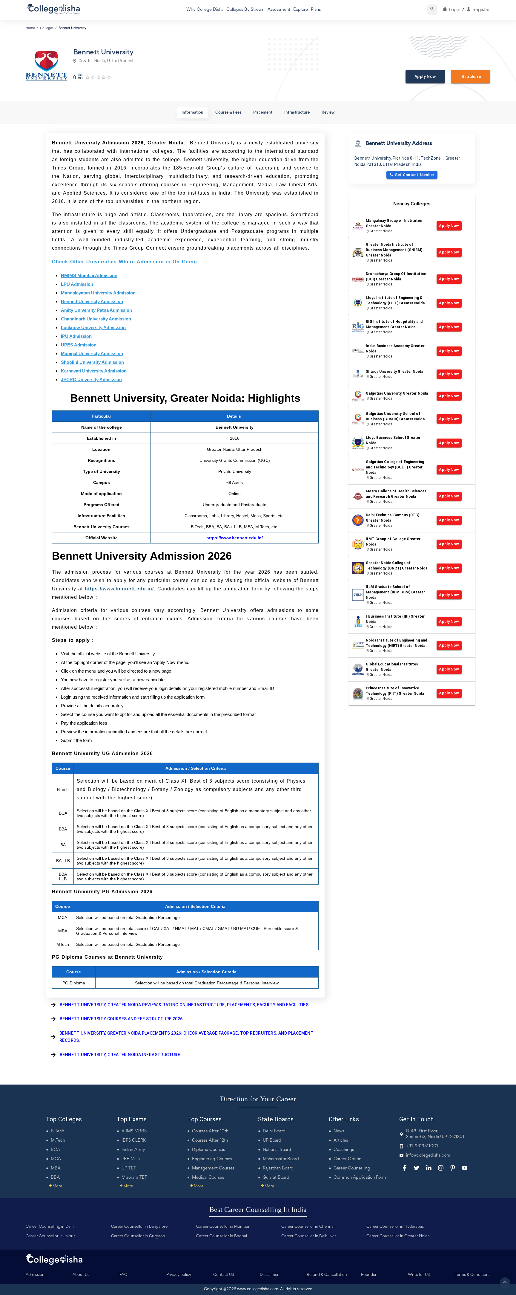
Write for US (419, 1275)
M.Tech (58, 1141)
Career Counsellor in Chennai (307, 1227)
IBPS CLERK (134, 1141)
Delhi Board (274, 1131)
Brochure (470, 76)
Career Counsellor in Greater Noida (398, 1236)
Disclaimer (269, 1275)
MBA (56, 1168)
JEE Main (131, 1159)
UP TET (129, 1168)
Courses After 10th (210, 1131)
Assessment (279, 10)
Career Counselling (352, 1168)
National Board (277, 1150)
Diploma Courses (208, 1150)
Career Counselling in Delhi (50, 1227)
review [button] (328, 112)
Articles (341, 1141)
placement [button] (262, 112)
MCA (56, 1159)
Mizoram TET (134, 1178)
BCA (55, 1150)
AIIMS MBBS (134, 1131)
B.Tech (57, 1131)
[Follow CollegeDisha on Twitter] (416, 1168)
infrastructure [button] (297, 112)
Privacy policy (178, 1275)
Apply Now (425, 76)
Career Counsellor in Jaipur (50, 1236)
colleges (46, 28)
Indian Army (133, 1150)
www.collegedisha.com (257, 1289)
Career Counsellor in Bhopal (221, 1236)
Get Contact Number (414, 174)
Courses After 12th (210, 1141)
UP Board (272, 1141)
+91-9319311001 (422, 1146)
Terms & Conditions (472, 1275)
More (55, 1186)
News (339, 1131)
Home (30, 28)
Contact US (223, 1275)
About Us (81, 1275)
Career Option (347, 1159)
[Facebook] (404, 1168)
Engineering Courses (212, 1159)
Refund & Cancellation (327, 1275)
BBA (55, 1178)
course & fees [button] (228, 112)
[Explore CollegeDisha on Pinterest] (452, 1168)
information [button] (192, 112)
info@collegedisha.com (428, 1155)
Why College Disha (204, 10)
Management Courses (213, 1168)
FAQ (123, 1275)
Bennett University (72, 28)
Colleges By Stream (245, 10)
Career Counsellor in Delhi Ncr (308, 1236)
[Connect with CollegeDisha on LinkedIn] (428, 1168)
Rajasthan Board (278, 1168)
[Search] (432, 9)
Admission (35, 1275)
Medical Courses (208, 1178)
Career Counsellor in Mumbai (222, 1227)
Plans (316, 10)
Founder (369, 1275)
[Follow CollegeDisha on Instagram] (440, 1168)
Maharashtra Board (281, 1159)
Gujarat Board (276, 1178)
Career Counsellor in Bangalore (139, 1227)
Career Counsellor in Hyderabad (395, 1227)
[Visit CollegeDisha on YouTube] (464, 1168)
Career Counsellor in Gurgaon (138, 1236)
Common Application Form (360, 1178)
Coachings (344, 1150)
